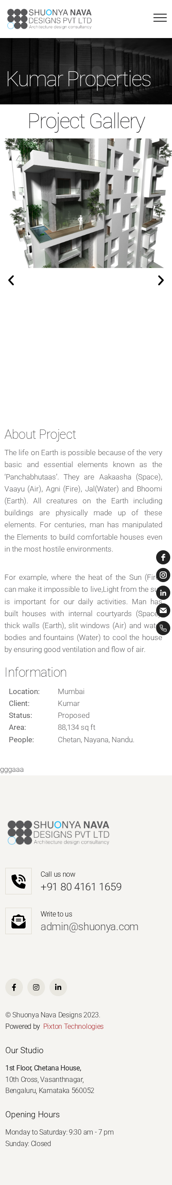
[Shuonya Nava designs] (49, 19)
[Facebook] (14, 987)
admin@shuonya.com (89, 926)
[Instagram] (36, 987)
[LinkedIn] (58, 987)
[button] (11, 280)
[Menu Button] (158, 19)
